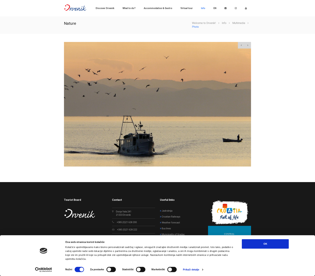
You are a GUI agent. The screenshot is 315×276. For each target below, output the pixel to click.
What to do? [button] (129, 8)
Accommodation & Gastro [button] (158, 8)
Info (224, 23)
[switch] (111, 269)
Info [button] (203, 8)
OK (265, 243)
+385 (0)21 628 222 (127, 229)
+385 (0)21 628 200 (127, 222)
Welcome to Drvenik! (204, 23)
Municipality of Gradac (173, 234)
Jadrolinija (167, 210)
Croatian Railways (171, 216)
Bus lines (166, 228)
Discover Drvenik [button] (105, 8)
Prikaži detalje (191, 269)
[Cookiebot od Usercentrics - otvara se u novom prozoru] (43, 269)
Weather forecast (171, 222)
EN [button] (214, 8)
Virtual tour (186, 8)
